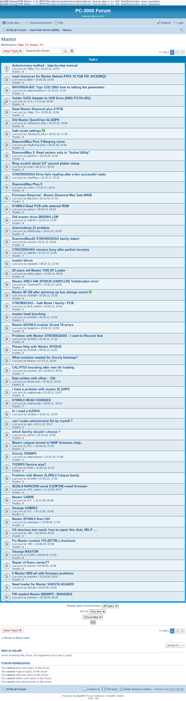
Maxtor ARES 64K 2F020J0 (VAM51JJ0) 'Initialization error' (55, 281)
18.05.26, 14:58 (45, 79)
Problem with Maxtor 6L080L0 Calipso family (45, 475)
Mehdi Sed (33, 381)
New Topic (10, 51)
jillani (30, 79)
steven (31, 565)
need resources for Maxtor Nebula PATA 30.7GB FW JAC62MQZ (59, 76)
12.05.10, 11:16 (45, 467)
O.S (29, 101)
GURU (31, 554)
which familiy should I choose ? (36, 432)
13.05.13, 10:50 (53, 284)
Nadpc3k (32, 328)
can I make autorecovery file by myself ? (42, 421)
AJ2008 (31, 295)
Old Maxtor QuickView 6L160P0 (35, 120)
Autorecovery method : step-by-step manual (45, 65)
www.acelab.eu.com (93, 16)
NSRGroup (33, 231)
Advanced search (72, 51)
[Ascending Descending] (93, 617)
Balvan (31, 360)
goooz (31, 209)
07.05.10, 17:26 (48, 478)
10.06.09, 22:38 (45, 544)
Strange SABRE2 (24, 508)
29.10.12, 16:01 (53, 306)
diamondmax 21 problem (31, 228)
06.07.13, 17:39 (49, 263)
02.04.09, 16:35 (48, 587)
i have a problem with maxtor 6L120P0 (41, 389)
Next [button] (182, 52)
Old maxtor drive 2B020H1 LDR (35, 217)
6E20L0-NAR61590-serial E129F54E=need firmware (49, 486)
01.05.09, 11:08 (47, 565)
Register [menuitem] (166, 22)
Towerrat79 (34, 284)
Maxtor (67, 30)
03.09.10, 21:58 (45, 446)
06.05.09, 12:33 (47, 554)
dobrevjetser (34, 456)
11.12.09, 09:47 (53, 489)
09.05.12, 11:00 (48, 349)
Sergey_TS (36, 44)
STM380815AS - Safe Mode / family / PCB (43, 303)
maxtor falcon (22, 260)
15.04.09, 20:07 (49, 576)
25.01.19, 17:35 (58, 134)
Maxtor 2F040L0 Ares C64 (31, 519)
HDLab (31, 587)
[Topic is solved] (43, 130)
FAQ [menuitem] (60, 22)
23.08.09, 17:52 (51, 522)
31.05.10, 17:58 (54, 456)
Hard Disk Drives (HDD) (44, 30)
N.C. (30, 446)
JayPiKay (33, 177)
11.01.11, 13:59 (48, 414)
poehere (32, 576)
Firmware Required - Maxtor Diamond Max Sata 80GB (52, 195)
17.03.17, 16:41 (46, 187)
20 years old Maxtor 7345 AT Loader (38, 270)
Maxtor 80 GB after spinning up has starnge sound (50, 292)
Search (65, 51)
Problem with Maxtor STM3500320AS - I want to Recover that (57, 336)
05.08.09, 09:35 (45, 533)
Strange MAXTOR (25, 551)
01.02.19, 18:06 (58, 123)
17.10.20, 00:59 (44, 101)
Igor (29, 424)
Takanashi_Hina (36, 123)
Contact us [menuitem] (93, 689)
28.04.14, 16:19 (47, 209)
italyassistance (36, 90)
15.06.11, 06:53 (52, 381)
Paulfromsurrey (36, 144)
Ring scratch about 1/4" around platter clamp (45, 163)
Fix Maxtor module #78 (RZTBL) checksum (44, 541)
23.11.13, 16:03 (47, 242)
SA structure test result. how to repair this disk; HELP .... (54, 530)
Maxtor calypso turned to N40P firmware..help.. (47, 443)
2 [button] (177, 52)
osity (30, 166)
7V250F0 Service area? (29, 464)
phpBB (80, 695)
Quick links (13, 22)
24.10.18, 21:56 (57, 144)
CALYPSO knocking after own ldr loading (43, 367)
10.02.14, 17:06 (48, 220)
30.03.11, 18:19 (53, 403)
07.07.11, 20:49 (47, 360)
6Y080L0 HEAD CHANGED (31, 400)
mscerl (31, 242)
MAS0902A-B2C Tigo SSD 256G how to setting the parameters (58, 87)
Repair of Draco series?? (30, 562)
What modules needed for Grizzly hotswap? (45, 357)
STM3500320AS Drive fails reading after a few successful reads (59, 174)
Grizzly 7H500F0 (24, 453)
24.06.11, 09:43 (53, 370)
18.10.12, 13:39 (48, 317)
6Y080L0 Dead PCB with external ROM (40, 206)
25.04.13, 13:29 (48, 295)
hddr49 (31, 220)
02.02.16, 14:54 (50, 68)
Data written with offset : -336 (33, 378)
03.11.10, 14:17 (44, 424)
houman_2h (34, 370)
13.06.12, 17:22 (48, 339)
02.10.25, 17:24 (57, 90)
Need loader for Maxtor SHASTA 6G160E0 (43, 584)
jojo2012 (32, 155)
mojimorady (34, 392)
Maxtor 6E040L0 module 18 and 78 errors (42, 325)
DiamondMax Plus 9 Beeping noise (38, 141)
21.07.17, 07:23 (50, 177)
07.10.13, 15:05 (48, 252)
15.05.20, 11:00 (50, 112)
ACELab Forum (16, 30)
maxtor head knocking (29, 314)
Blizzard (32, 198)
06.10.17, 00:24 (45, 166)
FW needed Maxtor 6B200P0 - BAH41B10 (42, 594)
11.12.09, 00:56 (45, 500)
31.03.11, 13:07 (53, 392)
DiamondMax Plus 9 (27, 184)
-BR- (30, 533)
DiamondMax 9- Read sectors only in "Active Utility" (51, 152)
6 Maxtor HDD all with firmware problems (43, 573)
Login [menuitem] (180, 22)
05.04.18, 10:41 (49, 155)
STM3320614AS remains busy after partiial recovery (50, 249)
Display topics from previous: (84, 605)
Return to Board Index (17, 637)
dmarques (33, 522)
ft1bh (30, 467)
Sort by (84, 611)
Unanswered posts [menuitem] (41, 22)
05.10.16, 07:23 (49, 198)
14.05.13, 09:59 (53, 273)
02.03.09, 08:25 (49, 597)
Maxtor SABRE (23, 497)
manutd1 (32, 263)
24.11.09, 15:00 (45, 511)
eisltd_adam (34, 273)
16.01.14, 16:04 (52, 231)
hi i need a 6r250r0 (26, 411)
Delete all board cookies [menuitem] (137, 689)
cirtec (30, 187)
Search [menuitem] (182, 30)
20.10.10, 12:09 (46, 435)
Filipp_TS (22, 44)
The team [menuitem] (111, 689)
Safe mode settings (27, 131)
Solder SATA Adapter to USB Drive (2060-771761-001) (51, 98)
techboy (32, 414)
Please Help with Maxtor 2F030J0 (36, 346)
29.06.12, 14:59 (50, 328)
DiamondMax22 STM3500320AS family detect (45, 239)
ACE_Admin (34, 306)
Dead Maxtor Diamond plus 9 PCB (37, 109)
